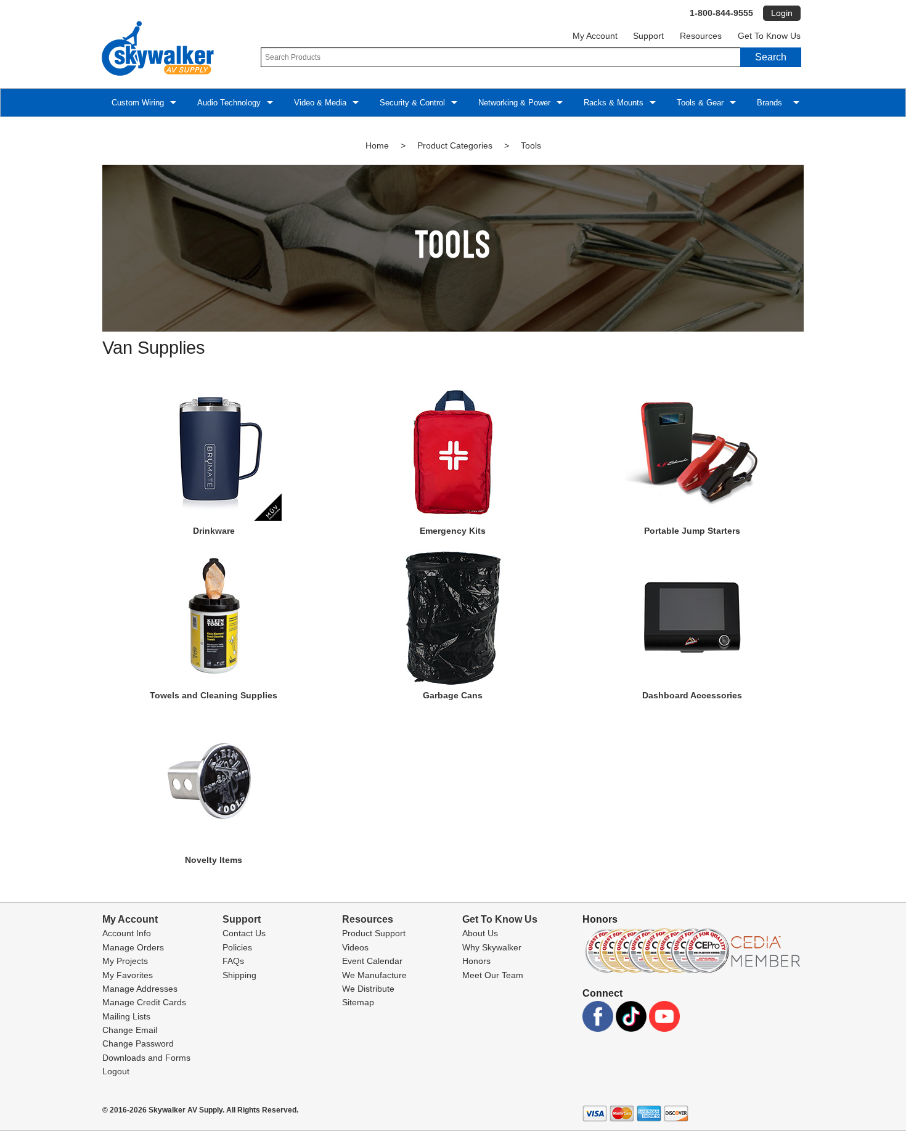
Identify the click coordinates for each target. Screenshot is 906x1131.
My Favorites (127, 975)
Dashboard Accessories (692, 695)
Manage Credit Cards (144, 1002)
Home (377, 145)
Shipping (239, 975)
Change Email (129, 1030)
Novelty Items (213, 860)
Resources (701, 36)
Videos (355, 947)
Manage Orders (133, 947)
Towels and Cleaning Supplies (213, 695)
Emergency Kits (453, 531)
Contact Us (244, 933)
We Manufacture (374, 975)
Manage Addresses (140, 989)
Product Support (374, 933)
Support (648, 36)
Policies (237, 947)
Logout (115, 1071)
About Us (480, 933)
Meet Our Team (492, 975)
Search (770, 57)
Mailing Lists (126, 1016)
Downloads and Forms (146, 1058)
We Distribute (368, 989)
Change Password (138, 1043)
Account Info (126, 933)
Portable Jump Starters (692, 531)
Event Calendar (372, 961)
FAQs (233, 961)
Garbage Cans (453, 695)
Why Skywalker (491, 947)
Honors (476, 961)
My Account (595, 36)
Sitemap (358, 1002)
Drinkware (214, 531)
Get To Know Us (769, 36)
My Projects (125, 961)
